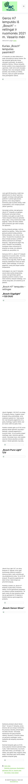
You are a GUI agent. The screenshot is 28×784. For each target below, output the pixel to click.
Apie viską (7, 766)
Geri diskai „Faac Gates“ (11, 772)
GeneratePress (14, 781)
